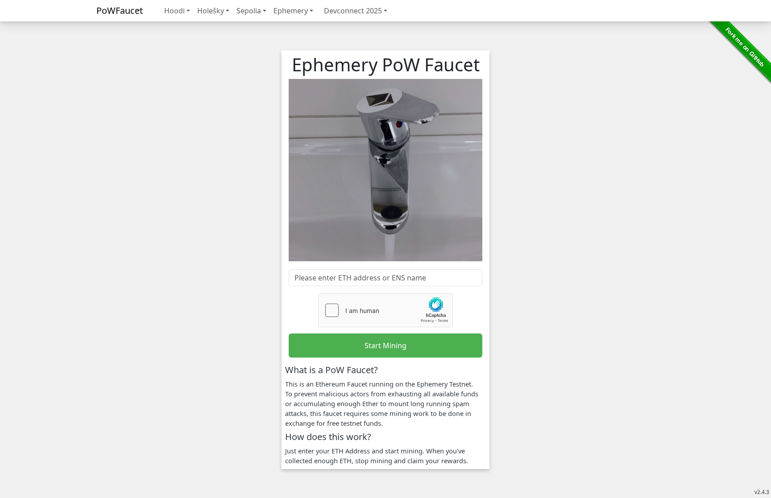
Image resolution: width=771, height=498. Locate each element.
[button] (177, 11)
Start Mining (385, 345)
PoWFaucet (119, 10)
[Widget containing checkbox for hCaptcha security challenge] (385, 310)
